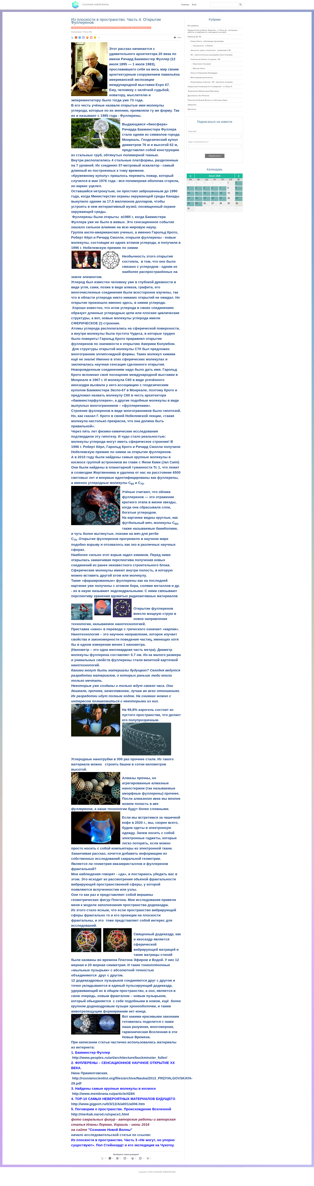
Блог (194, 5)
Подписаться (215, 156)
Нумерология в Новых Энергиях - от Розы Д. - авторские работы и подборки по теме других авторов (212, 31)
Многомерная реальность (141, 27)
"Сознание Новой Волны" (110, 1130)
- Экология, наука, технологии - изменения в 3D (210, 50)
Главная (185, 5)
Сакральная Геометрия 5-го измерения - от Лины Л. (114, 27)
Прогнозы (192, 109)
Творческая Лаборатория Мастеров (83, 27)
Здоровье (192, 105)
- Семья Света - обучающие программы (207, 41)
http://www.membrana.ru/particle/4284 (103, 1094)
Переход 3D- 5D (194, 37)
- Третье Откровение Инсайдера (203, 73)
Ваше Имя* (192, 131)
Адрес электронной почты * (198, 142)
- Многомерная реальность (201, 77)
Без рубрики (193, 26)
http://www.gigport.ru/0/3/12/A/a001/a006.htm (108, 1104)
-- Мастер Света (198, 68)
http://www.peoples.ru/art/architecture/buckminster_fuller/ (119, 1058)
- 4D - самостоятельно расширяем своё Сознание (211, 55)
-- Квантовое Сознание (201, 64)
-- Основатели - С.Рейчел (202, 46)
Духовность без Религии (198, 96)
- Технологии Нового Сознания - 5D (205, 59)
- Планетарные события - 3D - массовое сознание (211, 82)
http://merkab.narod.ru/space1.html (100, 1114)
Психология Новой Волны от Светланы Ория (207, 100)
